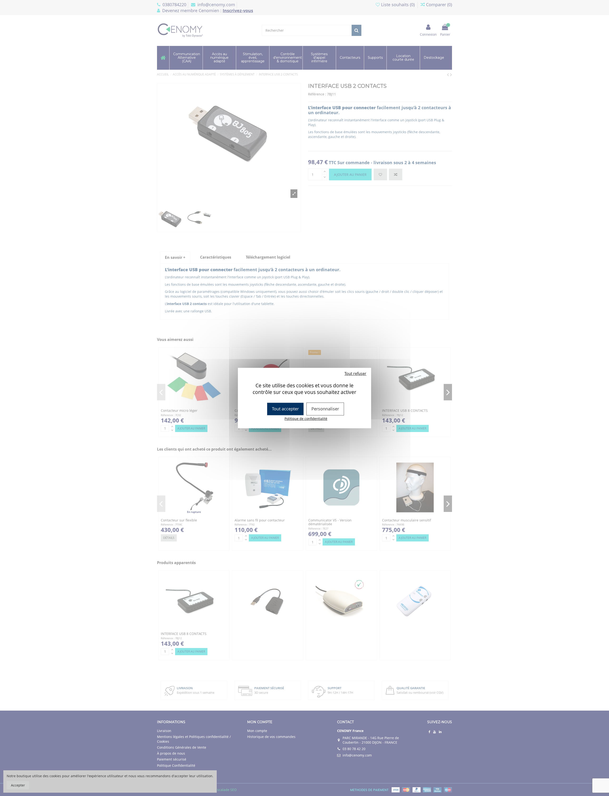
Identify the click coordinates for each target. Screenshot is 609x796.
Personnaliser (325, 409)
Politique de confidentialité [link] (306, 418)
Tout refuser (355, 373)
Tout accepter (285, 409)
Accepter (18, 785)
